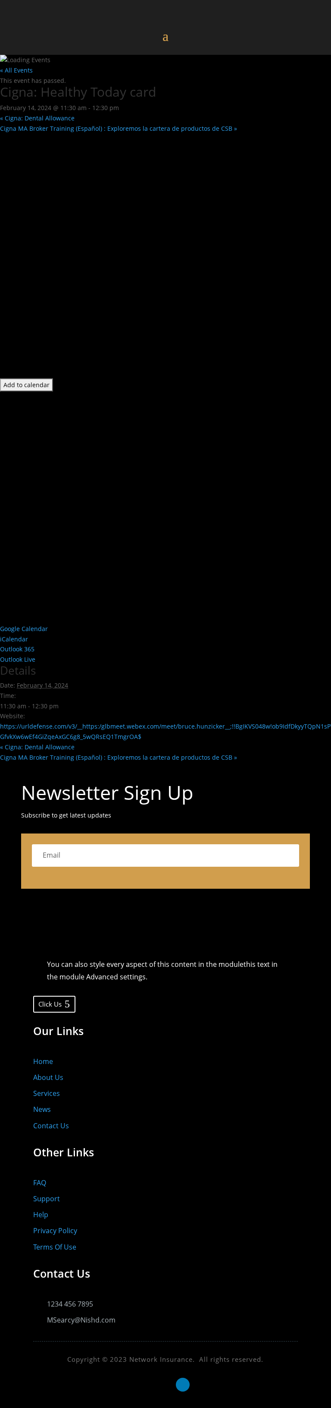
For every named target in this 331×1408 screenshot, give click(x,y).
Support (46, 1198)
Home (43, 1061)
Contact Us (51, 1125)
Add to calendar (26, 385)
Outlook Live (17, 659)
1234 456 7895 (70, 1304)
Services (46, 1093)
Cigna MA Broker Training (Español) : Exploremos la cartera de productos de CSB (118, 128)
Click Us (50, 1004)
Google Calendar (24, 629)
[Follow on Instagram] (165, 1385)
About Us (48, 1077)
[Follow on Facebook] (148, 1385)
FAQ (39, 1182)
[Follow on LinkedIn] (183, 1385)
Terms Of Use (54, 1247)
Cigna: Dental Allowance (37, 118)
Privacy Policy (55, 1230)
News (42, 1109)
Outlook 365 (17, 649)
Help (40, 1214)
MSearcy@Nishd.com (81, 1320)
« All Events (16, 70)
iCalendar (14, 639)
